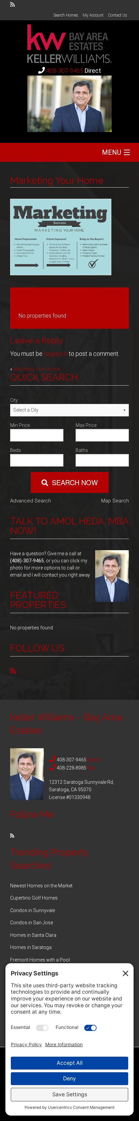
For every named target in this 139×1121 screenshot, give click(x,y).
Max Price (86, 425)
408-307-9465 (64, 70)
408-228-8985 (71, 768)
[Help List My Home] (69, 41)
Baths (82, 450)
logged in (55, 353)
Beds (15, 450)
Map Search (115, 501)
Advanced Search (30, 501)
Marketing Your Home (36, 369)
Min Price (20, 425)
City (14, 400)
